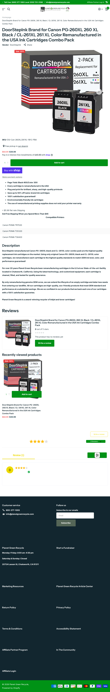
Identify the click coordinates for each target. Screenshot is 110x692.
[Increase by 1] (8, 160)
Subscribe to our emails (67, 510)
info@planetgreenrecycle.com (20, 514)
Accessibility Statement (68, 628)
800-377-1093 (13, 510)
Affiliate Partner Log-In (95, 2)
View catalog (3, 9)
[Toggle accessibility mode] (106, 2)
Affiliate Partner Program (15, 649)
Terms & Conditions (12, 628)
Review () (18, 455)
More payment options (12, 177)
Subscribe (66, 523)
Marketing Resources (13, 586)
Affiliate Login (9, 671)
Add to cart (59, 162)
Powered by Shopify (11, 688)
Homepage (6, 17)
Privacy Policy (63, 607)
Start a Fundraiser (65, 547)
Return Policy (9, 607)
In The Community (65, 649)
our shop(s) (23, 146)
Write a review (44, 343)
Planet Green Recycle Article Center (74, 586)
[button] (99, 92)
